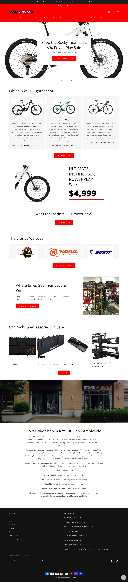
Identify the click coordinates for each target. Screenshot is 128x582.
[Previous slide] (57, 80)
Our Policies (13, 518)
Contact (11, 532)
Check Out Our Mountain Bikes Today (25, 145)
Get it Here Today (64, 223)
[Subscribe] (42, 560)
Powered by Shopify (71, 577)
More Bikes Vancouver (61, 577)
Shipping (12, 521)
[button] (13, 18)
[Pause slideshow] (71, 80)
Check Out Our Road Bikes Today (99, 142)
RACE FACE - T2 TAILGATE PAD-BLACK (47, 362)
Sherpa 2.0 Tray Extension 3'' (72, 362)
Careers (11, 528)
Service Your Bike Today (27, 306)
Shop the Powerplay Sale (64, 58)
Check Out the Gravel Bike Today (62, 145)
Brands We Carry (14, 525)
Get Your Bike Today (64, 156)
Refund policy (13, 539)
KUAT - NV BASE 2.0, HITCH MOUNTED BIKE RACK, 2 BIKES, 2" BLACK (104, 363)
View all (64, 373)
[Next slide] (66, 80)
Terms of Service (14, 535)
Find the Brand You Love (64, 265)
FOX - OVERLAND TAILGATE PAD (18, 362)
